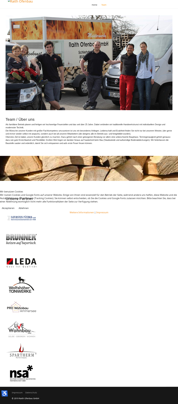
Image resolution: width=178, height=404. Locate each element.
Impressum (102, 212)
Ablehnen (24, 208)
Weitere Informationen (82, 212)
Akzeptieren (8, 208)
